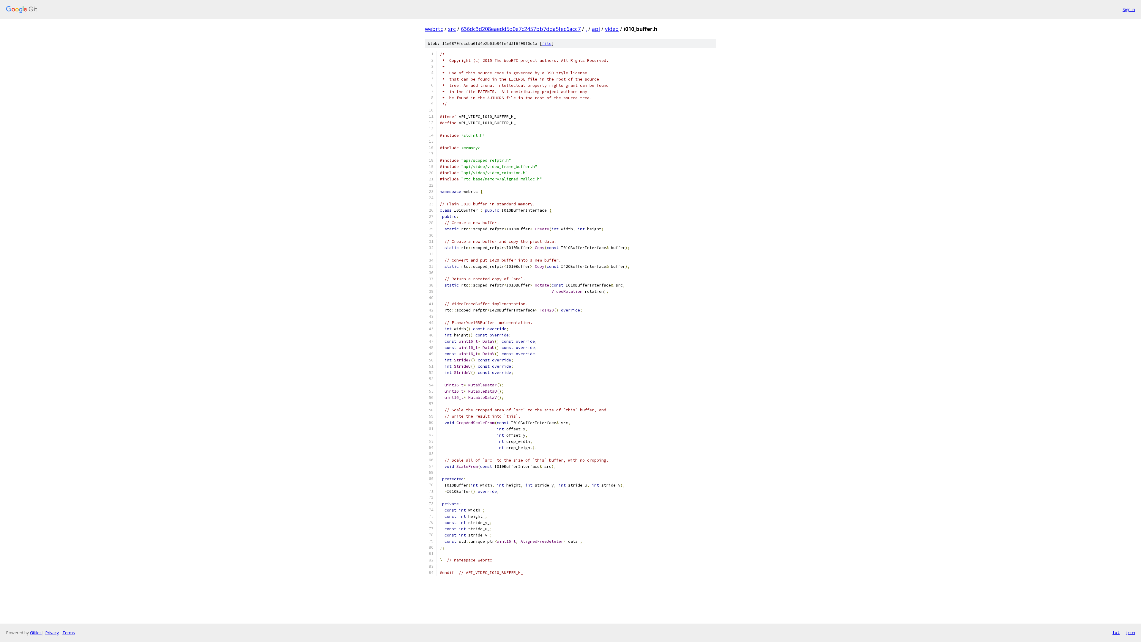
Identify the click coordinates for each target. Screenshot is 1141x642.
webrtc (434, 28)
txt (1116, 632)
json (1130, 632)
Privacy (52, 632)
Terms (68, 632)
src (452, 28)
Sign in (1129, 9)
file (546, 43)
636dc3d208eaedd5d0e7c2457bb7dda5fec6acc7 (521, 28)
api (596, 28)
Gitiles (36, 632)
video (612, 28)
